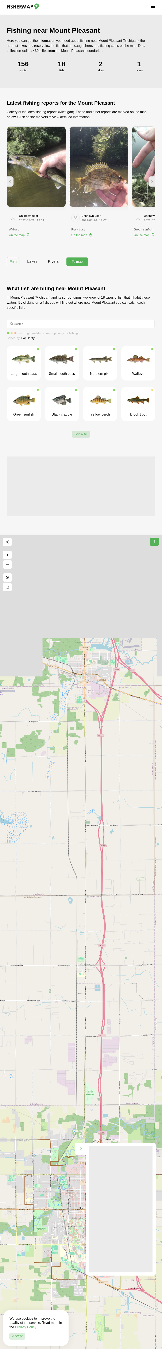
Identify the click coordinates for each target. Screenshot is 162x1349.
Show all (81, 434)
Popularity (28, 338)
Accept (17, 1336)
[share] (7, 542)
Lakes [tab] (32, 261)
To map (77, 261)
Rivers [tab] (53, 261)
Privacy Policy (25, 1327)
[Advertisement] (81, 486)
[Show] (105, 643)
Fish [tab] (13, 261)
